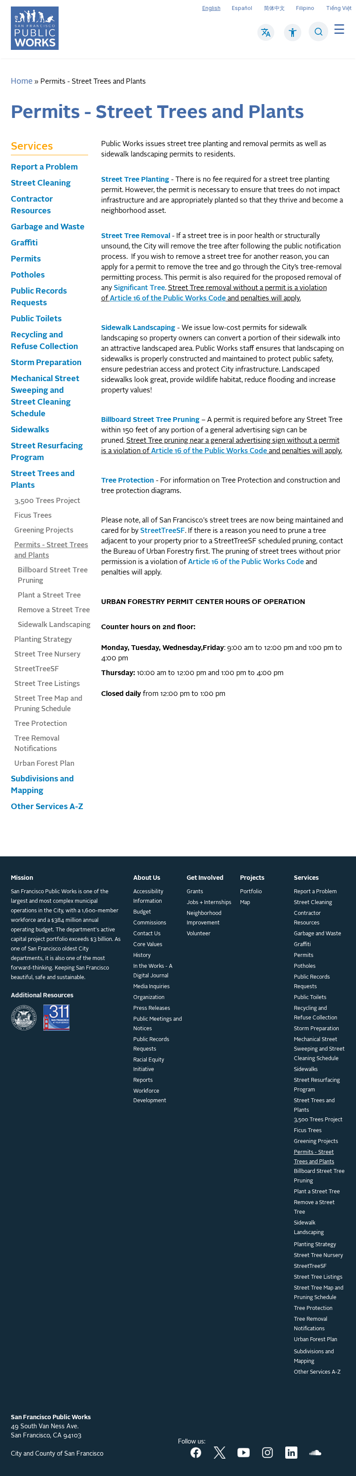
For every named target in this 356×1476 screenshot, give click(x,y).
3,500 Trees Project (47, 501)
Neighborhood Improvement (204, 918)
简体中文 (274, 8)
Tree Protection (40, 724)
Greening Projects (43, 530)
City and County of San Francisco (57, 1454)
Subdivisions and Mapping (314, 1356)
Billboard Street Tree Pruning (319, 1176)
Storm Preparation (46, 363)
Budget (142, 912)
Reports (143, 1080)
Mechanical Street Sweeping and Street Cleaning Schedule (319, 1049)
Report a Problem (44, 167)
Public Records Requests (151, 1044)
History (142, 955)
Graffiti (24, 243)
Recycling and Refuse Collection (315, 1013)
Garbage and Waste (48, 227)
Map (245, 902)
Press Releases (151, 1008)
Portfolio (251, 892)
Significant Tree (139, 288)
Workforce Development (149, 1096)
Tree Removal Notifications (310, 1324)
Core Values (147, 944)
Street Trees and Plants (314, 1105)
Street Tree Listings (47, 684)
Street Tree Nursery (47, 654)
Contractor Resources (307, 918)
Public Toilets (36, 319)
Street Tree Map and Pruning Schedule (318, 1293)
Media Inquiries (151, 986)
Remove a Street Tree (54, 610)
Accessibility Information (148, 896)
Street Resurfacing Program (317, 1085)
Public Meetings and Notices (157, 1024)
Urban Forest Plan (44, 764)
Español (242, 8)
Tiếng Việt (339, 8)
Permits (26, 259)
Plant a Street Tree (49, 595)
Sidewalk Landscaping (54, 625)
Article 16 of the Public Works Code (246, 562)
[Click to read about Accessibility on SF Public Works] (292, 37)
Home (22, 81)
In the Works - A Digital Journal (152, 971)
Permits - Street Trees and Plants (314, 1157)
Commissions (149, 923)
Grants (195, 892)
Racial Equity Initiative (148, 1065)
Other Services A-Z (47, 807)
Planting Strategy (43, 640)
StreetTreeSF (36, 669)
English (211, 8)
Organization (149, 997)
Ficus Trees (33, 516)
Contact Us (147, 934)
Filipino (305, 8)
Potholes (28, 275)
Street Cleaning (41, 183)
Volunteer (199, 934)
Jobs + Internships (209, 902)
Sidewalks (30, 430)
